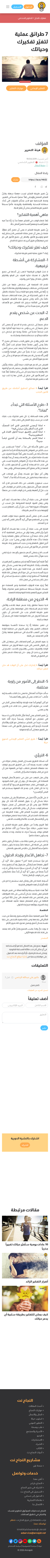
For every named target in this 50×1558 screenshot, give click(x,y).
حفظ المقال (40, 165)
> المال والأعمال (36, 1414)
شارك (15, 179)
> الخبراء (40, 1444)
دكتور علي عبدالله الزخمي (26, 977)
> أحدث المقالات (36, 1406)
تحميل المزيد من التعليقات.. (37, 990)
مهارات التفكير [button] (16, 88)
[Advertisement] (25, 116)
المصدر (44, 938)
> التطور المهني (36, 1423)
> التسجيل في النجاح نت (32, 1491)
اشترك (25, 1145)
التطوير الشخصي (26, 162)
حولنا (40, 1546)
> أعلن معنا (38, 1479)
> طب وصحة (37, 1427)
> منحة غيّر (38, 1465)
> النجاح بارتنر (37, 1483)
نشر (44, 1028)
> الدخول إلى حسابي (34, 1496)
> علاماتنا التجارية (35, 1500)
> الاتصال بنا (38, 1504)
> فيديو (40, 1435)
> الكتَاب (40, 1448)
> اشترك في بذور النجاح (32, 1487)
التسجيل (17, 6)
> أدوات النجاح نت (35, 1452)
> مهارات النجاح (36, 1410)
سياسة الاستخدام (14, 1546)
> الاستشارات (37, 1439)
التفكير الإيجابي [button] (37, 88)
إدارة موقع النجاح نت (17, 956)
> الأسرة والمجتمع (35, 1431)
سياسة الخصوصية (29, 1546)
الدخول (28, 6)
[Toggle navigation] (7, 6)
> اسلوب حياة (37, 1418)
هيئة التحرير (32, 150)
